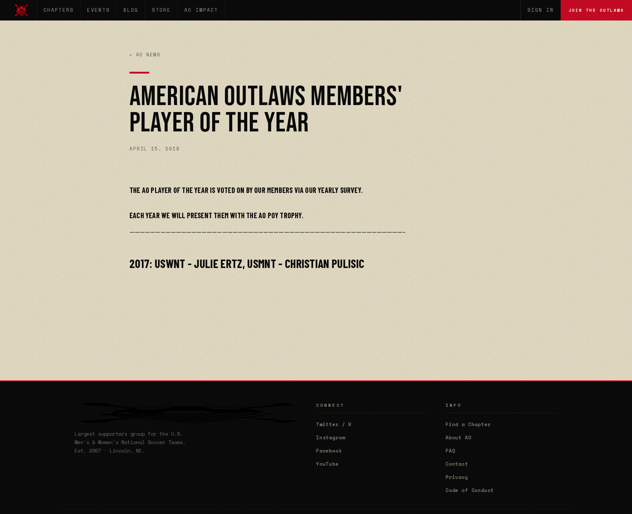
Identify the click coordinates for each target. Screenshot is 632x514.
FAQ (450, 450)
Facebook (329, 450)
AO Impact (201, 10)
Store (161, 10)
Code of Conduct (469, 490)
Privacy (456, 477)
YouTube (327, 464)
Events (98, 10)
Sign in (540, 10)
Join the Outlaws (596, 10)
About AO (458, 437)
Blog (130, 10)
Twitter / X (333, 424)
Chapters (59, 10)
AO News (145, 54)
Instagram (330, 437)
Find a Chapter (467, 424)
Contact (456, 464)
